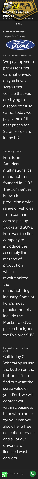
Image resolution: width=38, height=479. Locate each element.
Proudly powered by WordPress (13, 474)
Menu (20, 24)
